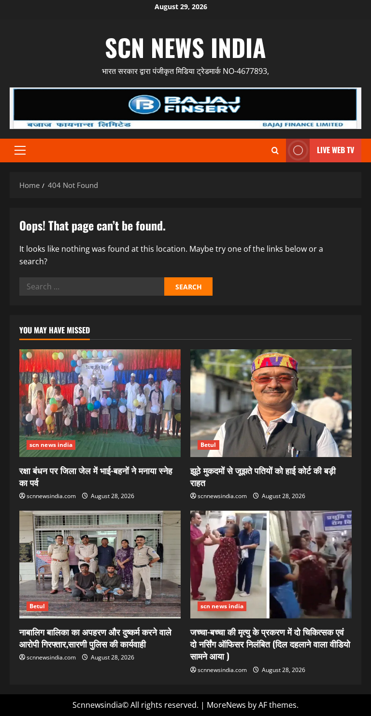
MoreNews (226, 705)
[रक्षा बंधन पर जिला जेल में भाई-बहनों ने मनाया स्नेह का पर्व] (100, 403)
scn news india (185, 47)
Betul (208, 445)
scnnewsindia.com (51, 496)
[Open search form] (275, 150)
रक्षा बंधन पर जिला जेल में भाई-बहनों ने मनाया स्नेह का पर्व (95, 476)
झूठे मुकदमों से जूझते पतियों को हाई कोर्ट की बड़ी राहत (263, 476)
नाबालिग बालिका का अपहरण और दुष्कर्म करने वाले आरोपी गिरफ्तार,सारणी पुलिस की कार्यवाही (95, 637)
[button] (20, 150)
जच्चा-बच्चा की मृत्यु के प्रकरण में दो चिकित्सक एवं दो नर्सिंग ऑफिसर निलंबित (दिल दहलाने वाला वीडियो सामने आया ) (270, 643)
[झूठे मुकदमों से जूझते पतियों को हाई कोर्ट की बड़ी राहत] (271, 403)
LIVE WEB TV (335, 150)
